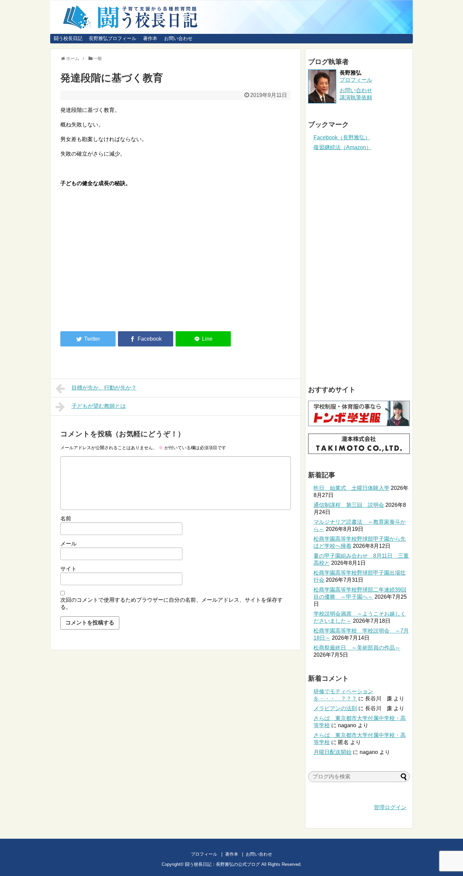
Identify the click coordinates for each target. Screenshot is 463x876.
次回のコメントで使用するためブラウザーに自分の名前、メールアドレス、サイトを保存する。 (171, 603)
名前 (65, 518)
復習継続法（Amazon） (342, 147)
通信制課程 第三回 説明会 (349, 505)
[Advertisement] (117, 270)
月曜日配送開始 (332, 752)
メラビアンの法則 (335, 708)
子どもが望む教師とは (99, 406)
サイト (68, 569)
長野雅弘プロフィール (112, 38)
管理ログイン (390, 807)
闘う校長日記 (68, 38)
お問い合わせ (178, 38)
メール (68, 543)
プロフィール (356, 80)
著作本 (150, 38)
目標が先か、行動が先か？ (104, 388)
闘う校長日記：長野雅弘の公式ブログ (222, 864)
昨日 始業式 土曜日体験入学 (351, 488)
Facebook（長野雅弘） (342, 137)
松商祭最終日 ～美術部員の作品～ (357, 648)
